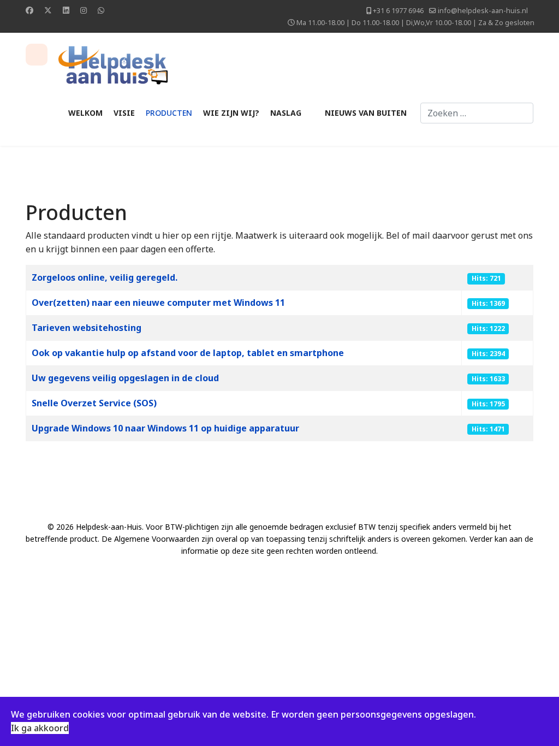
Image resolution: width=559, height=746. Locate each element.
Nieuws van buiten (366, 113)
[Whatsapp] (101, 10)
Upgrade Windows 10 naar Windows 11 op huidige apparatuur (165, 428)
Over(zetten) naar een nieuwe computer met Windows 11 (158, 303)
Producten (169, 113)
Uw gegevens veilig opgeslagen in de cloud (125, 378)
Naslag (285, 113)
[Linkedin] (66, 10)
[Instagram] (83, 10)
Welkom (85, 113)
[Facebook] (29, 10)
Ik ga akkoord (40, 728)
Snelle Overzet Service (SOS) (94, 403)
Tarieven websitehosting (86, 328)
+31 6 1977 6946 (398, 10)
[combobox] (476, 113)
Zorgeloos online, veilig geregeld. (104, 277)
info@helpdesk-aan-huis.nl (483, 10)
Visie (124, 113)
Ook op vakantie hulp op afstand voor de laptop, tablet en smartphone (188, 353)
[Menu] (36, 55)
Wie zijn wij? (231, 113)
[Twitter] (48, 10)
